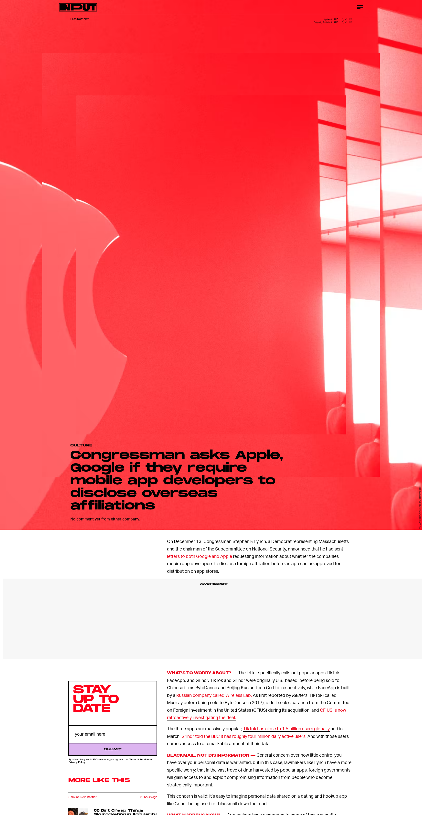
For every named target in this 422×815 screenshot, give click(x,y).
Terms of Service (139, 759)
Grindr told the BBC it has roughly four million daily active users (243, 736)
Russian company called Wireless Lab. (214, 695)
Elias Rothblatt (79, 19)
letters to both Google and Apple (199, 556)
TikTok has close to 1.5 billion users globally (286, 728)
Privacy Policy (77, 762)
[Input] (78, 7)
